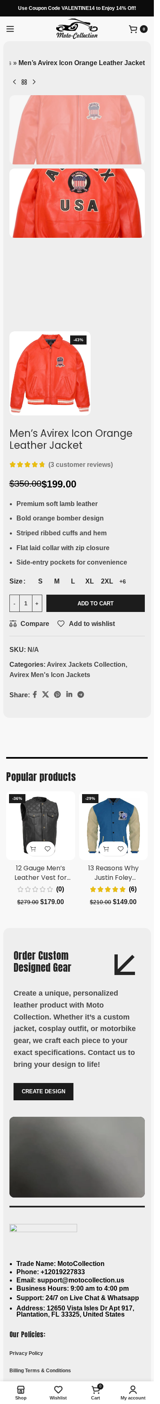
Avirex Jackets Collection (86, 664)
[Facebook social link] (35, 695)
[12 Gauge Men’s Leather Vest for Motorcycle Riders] (40, 826)
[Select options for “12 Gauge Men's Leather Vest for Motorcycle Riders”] (33, 849)
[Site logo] (77, 28)
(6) (133, 890)
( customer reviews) (80, 464)
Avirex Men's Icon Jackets (49, 674)
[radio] (40, 581)
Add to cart (96, 603)
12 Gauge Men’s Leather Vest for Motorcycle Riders (40, 878)
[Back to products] (24, 82)
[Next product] (34, 82)
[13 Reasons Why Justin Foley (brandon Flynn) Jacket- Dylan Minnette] (113, 826)
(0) (60, 890)
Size (16, 581)
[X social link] (46, 695)
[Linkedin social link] (92, 695)
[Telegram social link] (105, 695)
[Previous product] (14, 82)
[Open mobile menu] (10, 29)
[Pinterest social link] (81, 695)
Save (67, 695)
